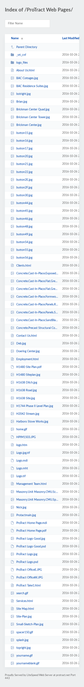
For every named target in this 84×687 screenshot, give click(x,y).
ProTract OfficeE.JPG (29, 569)
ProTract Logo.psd (27, 562)
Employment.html (27, 359)
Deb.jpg (21, 343)
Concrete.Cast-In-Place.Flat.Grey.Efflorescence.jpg (37, 289)
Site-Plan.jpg (24, 616)
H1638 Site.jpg (25, 398)
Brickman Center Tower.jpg (33, 117)
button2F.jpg (24, 187)
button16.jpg (24, 140)
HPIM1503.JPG (26, 437)
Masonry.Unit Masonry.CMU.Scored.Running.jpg (37, 491)
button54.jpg (24, 242)
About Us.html (25, 70)
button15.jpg (24, 133)
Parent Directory (26, 47)
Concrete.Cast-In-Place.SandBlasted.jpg (37, 320)
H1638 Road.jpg (26, 390)
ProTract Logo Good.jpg (30, 538)
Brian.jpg (21, 101)
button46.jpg (24, 218)
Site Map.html (25, 608)
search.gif (22, 593)
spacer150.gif (24, 632)
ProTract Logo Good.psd (31, 546)
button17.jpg (24, 148)
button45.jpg (24, 211)
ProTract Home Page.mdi (31, 523)
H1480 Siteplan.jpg (28, 374)
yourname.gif (24, 655)
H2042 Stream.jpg (27, 413)
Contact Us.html (26, 335)
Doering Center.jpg (28, 351)
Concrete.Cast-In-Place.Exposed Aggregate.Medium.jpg (37, 273)
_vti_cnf (21, 55)
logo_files (22, 62)
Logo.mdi (22, 460)
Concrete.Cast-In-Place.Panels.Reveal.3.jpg (37, 304)
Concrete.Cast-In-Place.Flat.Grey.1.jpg (37, 281)
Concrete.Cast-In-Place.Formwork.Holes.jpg (37, 296)
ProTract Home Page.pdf (31, 530)
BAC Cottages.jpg (27, 78)
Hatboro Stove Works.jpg (32, 421)
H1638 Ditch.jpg (26, 382)
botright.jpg (23, 94)
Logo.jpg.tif (23, 453)
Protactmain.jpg (26, 515)
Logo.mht (22, 468)
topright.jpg (23, 648)
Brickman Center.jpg (28, 125)
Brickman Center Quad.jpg (32, 109)
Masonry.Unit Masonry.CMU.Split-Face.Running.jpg (37, 499)
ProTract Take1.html (28, 585)
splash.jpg (22, 640)
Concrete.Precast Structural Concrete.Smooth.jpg (37, 328)
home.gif (21, 429)
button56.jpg (24, 257)
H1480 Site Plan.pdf (29, 367)
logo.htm (21, 445)
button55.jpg (24, 250)
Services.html (24, 601)
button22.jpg (24, 171)
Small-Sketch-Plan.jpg (29, 624)
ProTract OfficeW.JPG (29, 577)
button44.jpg (24, 203)
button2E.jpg (24, 179)
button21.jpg (24, 164)
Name (15, 38)
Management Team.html (31, 484)
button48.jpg (24, 226)
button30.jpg (24, 195)
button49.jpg (24, 234)
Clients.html (23, 265)
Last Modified (70, 38)
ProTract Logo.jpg (26, 554)
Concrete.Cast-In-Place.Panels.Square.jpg (37, 312)
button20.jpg (24, 156)
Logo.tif (21, 476)
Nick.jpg (21, 507)
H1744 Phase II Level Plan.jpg (34, 406)
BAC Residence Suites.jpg (32, 86)
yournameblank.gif (27, 663)
